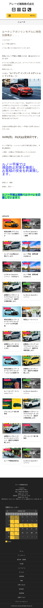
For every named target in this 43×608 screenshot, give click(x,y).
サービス (21, 572)
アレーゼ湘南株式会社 (21, 3)
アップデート (21, 555)
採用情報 (21, 593)
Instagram (19, 9)
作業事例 (21, 576)
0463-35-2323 (29, 9)
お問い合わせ (14, 9)
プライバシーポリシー (21, 601)
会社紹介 (21, 589)
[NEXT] (36, 511)
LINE (24, 9)
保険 (21, 580)
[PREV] (7, 511)
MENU (32, 15)
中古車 (21, 564)
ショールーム (21, 568)
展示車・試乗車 (21, 559)
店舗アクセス (21, 597)
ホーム (21, 551)
